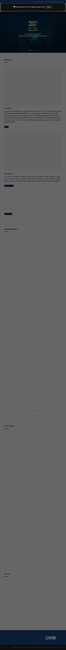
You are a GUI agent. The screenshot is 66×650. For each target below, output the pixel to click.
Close (48, 7)
